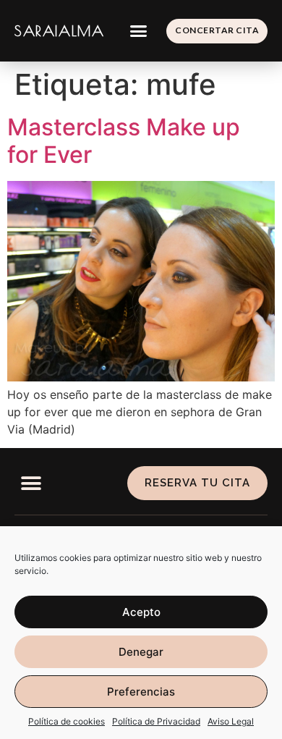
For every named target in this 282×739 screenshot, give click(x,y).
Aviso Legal (231, 721)
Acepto (141, 612)
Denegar (141, 652)
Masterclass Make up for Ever (123, 141)
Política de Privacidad (156, 721)
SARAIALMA (59, 30)
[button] (139, 31)
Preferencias (141, 691)
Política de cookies (66, 721)
